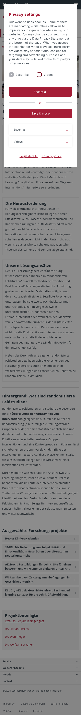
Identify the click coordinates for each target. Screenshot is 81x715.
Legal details (28, 156)
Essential (22, 75)
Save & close (40, 113)
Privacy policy (51, 156)
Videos (48, 75)
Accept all (40, 92)
